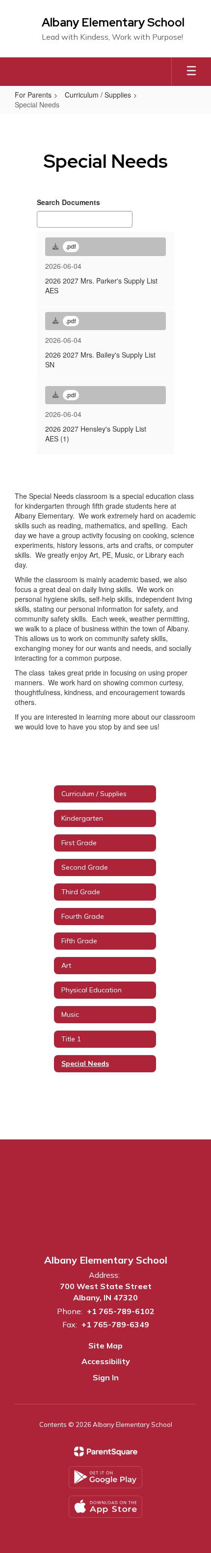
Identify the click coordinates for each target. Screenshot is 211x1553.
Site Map (105, 1345)
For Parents (33, 95)
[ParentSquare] (106, 1451)
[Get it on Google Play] (105, 1477)
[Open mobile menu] (191, 71)
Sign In (106, 1377)
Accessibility (105, 1361)
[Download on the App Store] (105, 1507)
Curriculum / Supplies (98, 95)
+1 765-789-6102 (121, 1311)
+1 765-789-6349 (115, 1324)
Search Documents (68, 202)
